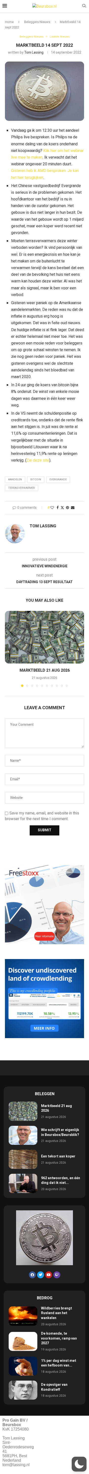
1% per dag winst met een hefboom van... (58, 1363)
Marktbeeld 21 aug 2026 (45, 670)
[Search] (84, 6)
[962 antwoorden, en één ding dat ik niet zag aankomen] (23, 1183)
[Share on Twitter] (62, 507)
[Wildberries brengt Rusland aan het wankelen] (23, 1315)
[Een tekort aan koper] (23, 1159)
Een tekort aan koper (58, 1156)
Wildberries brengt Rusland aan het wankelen (56, 1313)
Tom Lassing (34, 52)
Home (9, 22)
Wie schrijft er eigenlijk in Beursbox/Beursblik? (60, 1132)
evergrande (58, 479)
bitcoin (35, 479)
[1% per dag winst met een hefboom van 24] (23, 1366)
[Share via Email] (72, 507)
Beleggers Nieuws (37, 22)
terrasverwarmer (21, 488)
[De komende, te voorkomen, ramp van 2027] (23, 1341)
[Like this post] (52, 507)
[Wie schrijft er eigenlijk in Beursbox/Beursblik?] (23, 1135)
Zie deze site (37, 460)
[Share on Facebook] (58, 507)
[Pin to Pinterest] (67, 507)
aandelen (15, 479)
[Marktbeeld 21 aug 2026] (44, 637)
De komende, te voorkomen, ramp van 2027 (59, 1338)
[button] (9, 648)
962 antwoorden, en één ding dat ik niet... (60, 1180)
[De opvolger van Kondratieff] (23, 1390)
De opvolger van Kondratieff (54, 1387)
